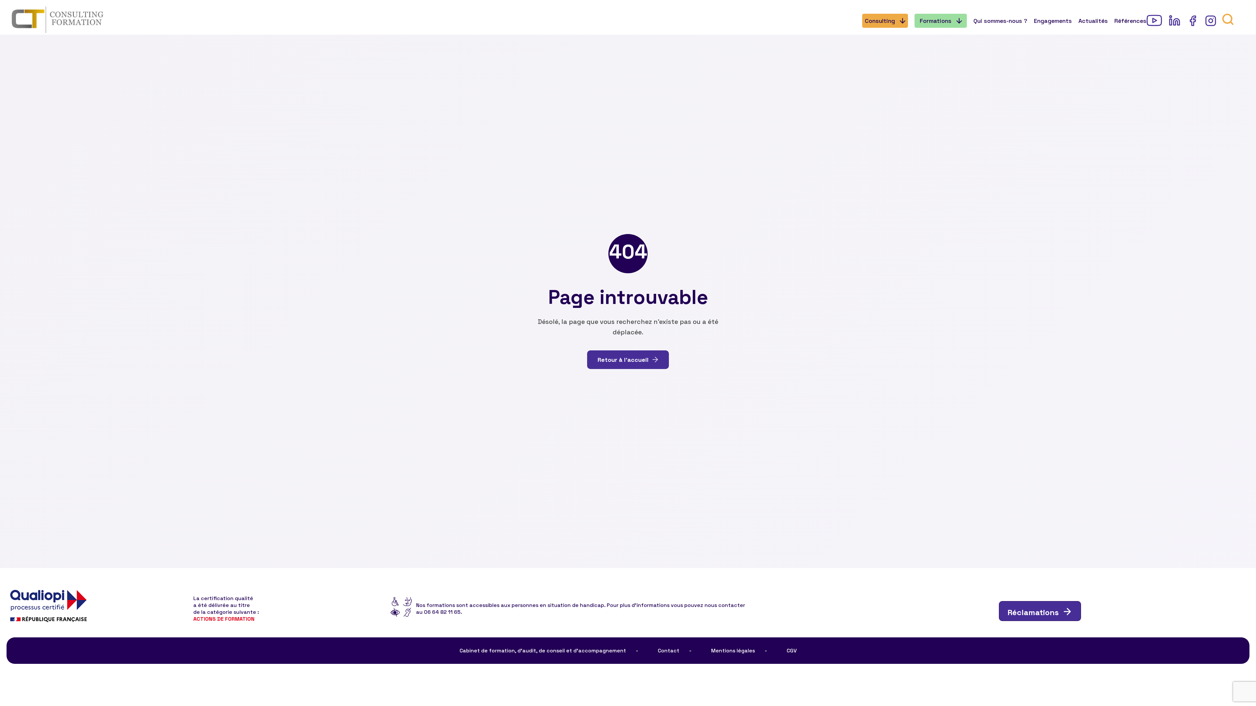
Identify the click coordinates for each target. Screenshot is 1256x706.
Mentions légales (733, 650)
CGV (792, 650)
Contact (668, 650)
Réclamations (1033, 612)
